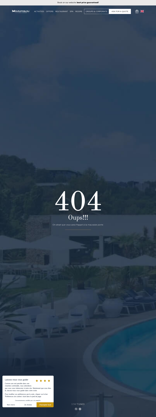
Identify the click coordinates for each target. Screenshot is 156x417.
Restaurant (61, 11)
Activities (39, 11)
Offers (49, 11)
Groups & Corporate (96, 11)
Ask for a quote (120, 11)
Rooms (78, 11)
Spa (71, 11)
